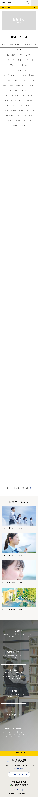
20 (27, 488)
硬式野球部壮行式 (27, 248)
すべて (4, 45)
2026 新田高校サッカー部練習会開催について (28, 406)
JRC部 (30, 163)
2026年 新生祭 (25, 367)
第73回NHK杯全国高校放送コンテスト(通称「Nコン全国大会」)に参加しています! (28, 315)
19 (23, 488)
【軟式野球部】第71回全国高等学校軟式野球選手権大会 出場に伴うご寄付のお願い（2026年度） (28, 195)
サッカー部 (31, 417)
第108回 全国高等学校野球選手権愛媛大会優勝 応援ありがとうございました (27, 295)
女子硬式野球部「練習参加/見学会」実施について (28, 425)
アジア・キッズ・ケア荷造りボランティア (27, 155)
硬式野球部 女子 (26, 439)
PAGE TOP (20, 753)
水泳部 (24, 451)
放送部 (30, 145)
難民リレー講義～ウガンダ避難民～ (27, 331)
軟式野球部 (31, 207)
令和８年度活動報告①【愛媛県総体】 (27, 444)
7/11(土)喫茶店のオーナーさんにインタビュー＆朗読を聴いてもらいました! (27, 389)
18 (19, 488)
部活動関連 (25, 145)
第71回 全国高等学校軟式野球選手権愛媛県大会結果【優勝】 (28, 351)
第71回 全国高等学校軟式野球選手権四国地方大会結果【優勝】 (28, 215)
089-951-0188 (20, 775)
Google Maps (19, 768)
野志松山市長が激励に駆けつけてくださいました (27, 232)
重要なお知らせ (30, 45)
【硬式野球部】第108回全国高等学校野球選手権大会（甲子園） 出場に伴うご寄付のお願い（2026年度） (28, 273)
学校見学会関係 (16, 45)
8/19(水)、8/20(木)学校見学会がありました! (28, 136)
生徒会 (30, 373)
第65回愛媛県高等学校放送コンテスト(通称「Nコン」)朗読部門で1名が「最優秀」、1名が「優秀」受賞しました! (28, 468)
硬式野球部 (31, 242)
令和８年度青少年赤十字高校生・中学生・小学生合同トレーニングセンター (27, 175)
